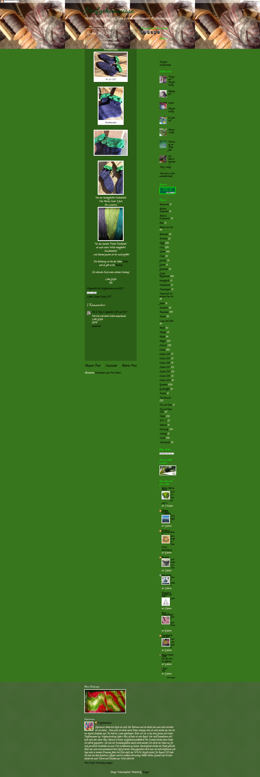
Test (163, 671)
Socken (96, 297)
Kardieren (163, 308)
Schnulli (163, 345)
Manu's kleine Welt (167, 655)
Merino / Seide (171, 131)
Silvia (125, 262)
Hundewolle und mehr (167, 636)
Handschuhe (164, 285)
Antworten (96, 326)
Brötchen (163, 239)
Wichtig (163, 434)
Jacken (162, 303)
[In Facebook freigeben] (94, 293)
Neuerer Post (92, 366)
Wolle (162, 438)
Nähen (162, 337)
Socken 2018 (164, 372)
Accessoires (164, 204)
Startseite (111, 366)
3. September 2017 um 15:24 (115, 312)
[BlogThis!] (90, 293)
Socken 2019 (164, 376)
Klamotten (163, 312)
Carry (161, 247)
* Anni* (164, 669)
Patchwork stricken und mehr (167, 594)
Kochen (162, 317)
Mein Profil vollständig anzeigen (98, 763)
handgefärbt (164, 281)
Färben (162, 252)
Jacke (172, 598)
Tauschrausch (165, 398)
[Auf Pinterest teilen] (96, 293)
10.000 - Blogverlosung (171, 107)
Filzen (162, 256)
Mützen (162, 332)
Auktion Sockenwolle (164, 217)
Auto (161, 223)
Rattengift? (171, 93)
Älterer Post (129, 366)
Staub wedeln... (172, 581)
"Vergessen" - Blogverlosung (171, 81)
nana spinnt (166, 575)
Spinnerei (163, 385)
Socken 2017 (105, 297)
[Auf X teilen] (92, 293)
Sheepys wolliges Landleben (166, 512)
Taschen (162, 393)
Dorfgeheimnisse (109, 10)
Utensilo (163, 425)
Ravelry (118, 265)
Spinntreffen (164, 389)
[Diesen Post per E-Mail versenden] (88, 293)
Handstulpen (165, 289)
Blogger (145, 772)
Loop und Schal (166, 321)
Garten (162, 265)
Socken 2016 (164, 363)
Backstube (163, 234)
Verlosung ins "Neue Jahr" (171, 146)
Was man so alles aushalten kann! (167, 175)
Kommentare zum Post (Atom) (108, 373)
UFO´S (163, 421)
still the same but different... (167, 660)
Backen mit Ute (166, 227)
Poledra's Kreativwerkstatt (168, 532)
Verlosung (163, 429)
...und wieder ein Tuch (172, 564)
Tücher (162, 416)
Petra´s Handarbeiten (167, 614)
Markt (162, 328)
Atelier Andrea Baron (168, 489)
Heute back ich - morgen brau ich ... (167, 295)
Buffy (161, 243)
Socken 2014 (164, 354)
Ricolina (165, 557)
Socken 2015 (164, 358)
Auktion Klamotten (163, 210)
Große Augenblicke (164, 275)
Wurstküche (164, 442)
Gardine (162, 260)
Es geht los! (171, 119)
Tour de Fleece (165, 405)
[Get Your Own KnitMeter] (167, 193)
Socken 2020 (165, 380)
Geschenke (163, 269)
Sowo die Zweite (172, 643)
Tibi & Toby (97, 312)
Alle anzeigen (171, 677)
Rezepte (162, 341)
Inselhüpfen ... (172, 518)
